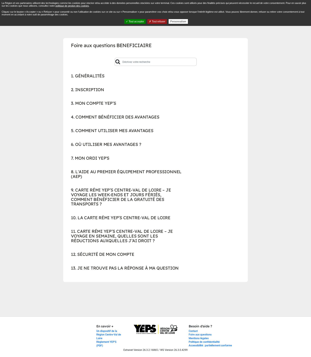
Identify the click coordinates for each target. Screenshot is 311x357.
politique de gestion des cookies (72, 5)
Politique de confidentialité (204, 341)
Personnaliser (178, 21)
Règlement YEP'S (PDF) (106, 343)
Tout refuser (158, 21)
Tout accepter (136, 21)
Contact (193, 331)
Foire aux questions (200, 334)
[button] (126, 56)
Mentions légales (199, 338)
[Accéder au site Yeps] (155, 329)
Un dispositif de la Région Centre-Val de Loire (108, 334)
